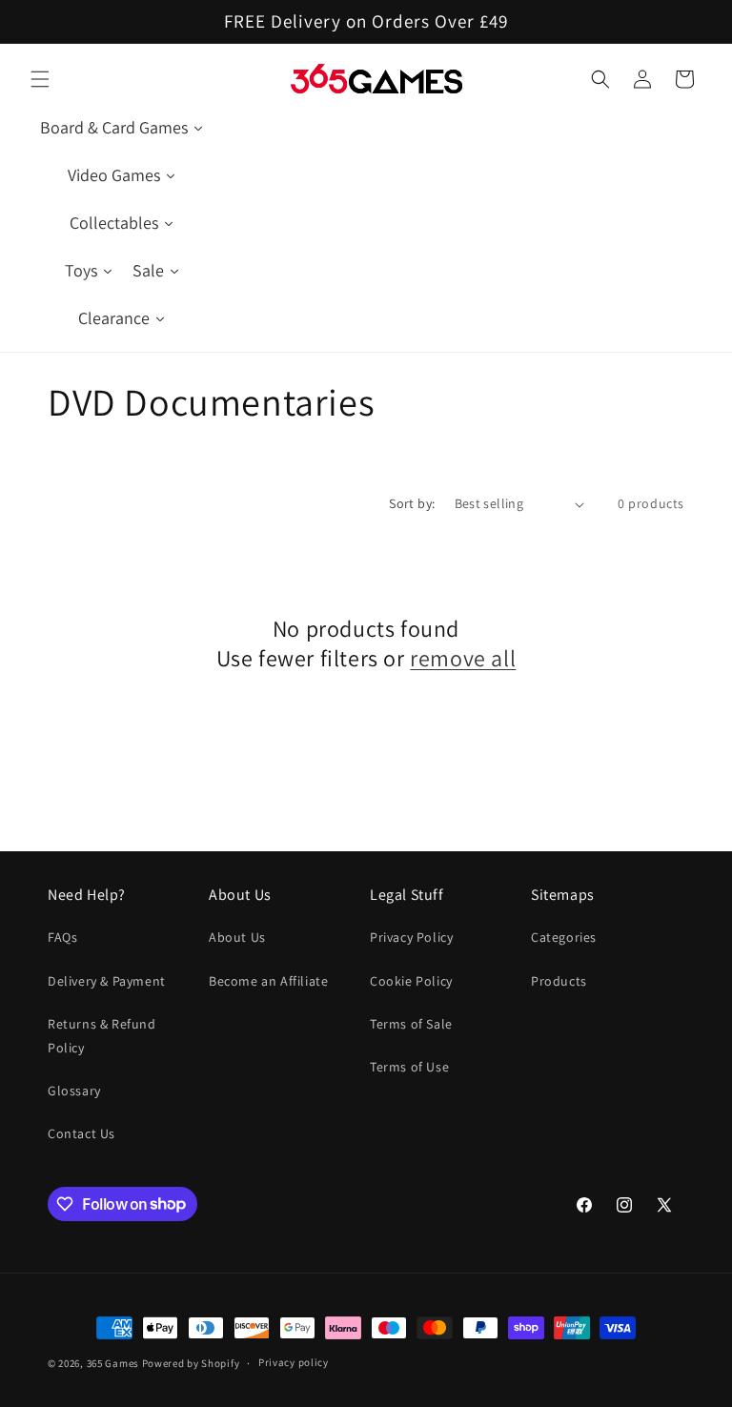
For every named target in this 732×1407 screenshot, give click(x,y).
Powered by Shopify (191, 1363)
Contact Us (81, 1133)
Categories (564, 937)
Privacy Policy (411, 937)
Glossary (74, 1090)
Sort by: (412, 503)
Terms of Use (409, 1066)
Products (559, 980)
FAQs (62, 937)
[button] (40, 79)
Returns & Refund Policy (102, 1035)
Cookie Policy (411, 980)
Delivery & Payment (107, 980)
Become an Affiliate (268, 980)
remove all (463, 658)
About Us (237, 937)
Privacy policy (293, 1362)
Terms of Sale (411, 1023)
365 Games (113, 1363)
